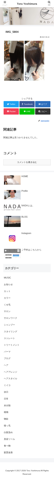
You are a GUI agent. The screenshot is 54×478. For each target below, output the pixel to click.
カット (7, 291)
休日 (6, 392)
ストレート (9, 338)
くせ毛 (7, 305)
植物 (6, 412)
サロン (7, 311)
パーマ (7, 351)
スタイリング (10, 331)
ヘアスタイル (10, 378)
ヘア (6, 365)
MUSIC (7, 278)
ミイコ (7, 385)
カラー (7, 298)
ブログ (7, 358)
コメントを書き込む (27, 162)
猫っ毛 (7, 425)
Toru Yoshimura (27, 3)
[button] (48, 319)
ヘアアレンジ (10, 372)
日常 (6, 399)
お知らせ (8, 284)
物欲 (6, 419)
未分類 (7, 405)
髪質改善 (8, 452)
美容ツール (9, 439)
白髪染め (8, 432)
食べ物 (7, 446)
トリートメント (11, 345)
